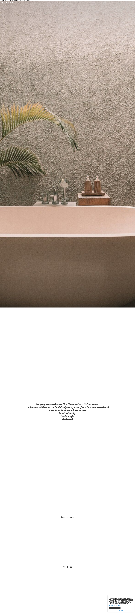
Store (3, 3)
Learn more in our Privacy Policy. (114, 605)
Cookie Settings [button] (120, 610)
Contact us (17, 3)
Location (12, 3)
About (7, 3)
